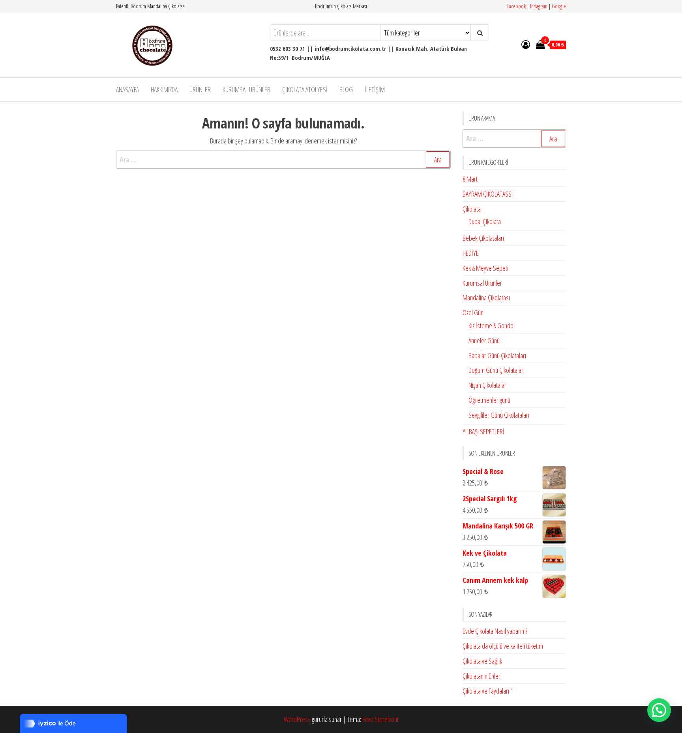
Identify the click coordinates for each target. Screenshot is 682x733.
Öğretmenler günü (489, 400)
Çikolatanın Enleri (482, 676)
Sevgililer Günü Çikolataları (498, 415)
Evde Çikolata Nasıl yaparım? (495, 631)
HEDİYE (471, 253)
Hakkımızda (164, 89)
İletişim (375, 89)
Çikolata (472, 209)
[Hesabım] (525, 44)
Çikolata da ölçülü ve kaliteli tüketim (503, 646)
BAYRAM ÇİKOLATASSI (488, 194)
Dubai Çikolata (484, 221)
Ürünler (200, 89)
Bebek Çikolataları (483, 238)
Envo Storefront (380, 719)
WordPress (297, 719)
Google (559, 6)
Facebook (516, 6)
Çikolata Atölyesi (305, 89)
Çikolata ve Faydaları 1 (488, 691)
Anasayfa (127, 89)
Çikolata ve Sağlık (482, 661)
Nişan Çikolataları (488, 385)
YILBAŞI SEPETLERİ (483, 431)
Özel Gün (473, 312)
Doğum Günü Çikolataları (496, 370)
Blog (346, 89)
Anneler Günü (484, 340)
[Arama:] (283, 160)
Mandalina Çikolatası (486, 297)
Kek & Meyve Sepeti (485, 268)
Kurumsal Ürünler (246, 89)
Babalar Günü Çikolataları (497, 355)
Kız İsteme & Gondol (491, 325)
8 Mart (470, 179)
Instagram (538, 6)
